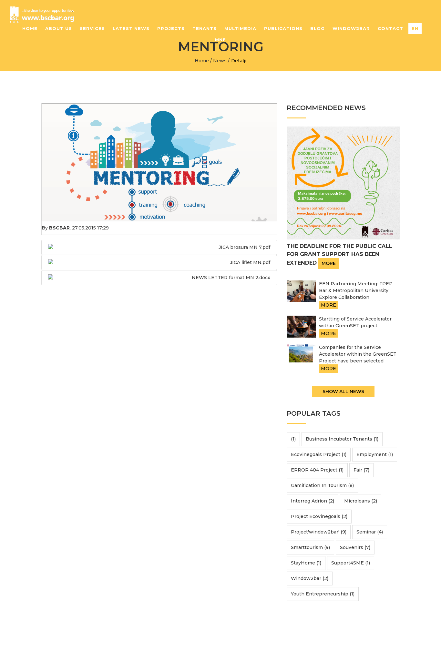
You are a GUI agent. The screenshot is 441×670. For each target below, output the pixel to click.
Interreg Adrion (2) (312, 501)
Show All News (343, 391)
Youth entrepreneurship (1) (322, 594)
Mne (220, 39)
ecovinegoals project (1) (318, 454)
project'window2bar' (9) (318, 532)
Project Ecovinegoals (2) (319, 516)
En (415, 28)
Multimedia (240, 28)
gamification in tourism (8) (322, 485)
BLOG (317, 28)
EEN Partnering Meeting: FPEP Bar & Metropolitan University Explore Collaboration (356, 290)
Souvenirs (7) (355, 547)
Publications (283, 28)
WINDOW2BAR (351, 28)
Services (92, 28)
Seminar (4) (369, 532)
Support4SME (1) (350, 563)
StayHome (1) (306, 563)
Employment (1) (374, 454)
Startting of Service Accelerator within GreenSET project (355, 322)
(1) (293, 439)
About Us (58, 28)
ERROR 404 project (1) (317, 470)
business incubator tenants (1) (342, 439)
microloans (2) (360, 501)
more (329, 263)
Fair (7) (361, 470)
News (220, 61)
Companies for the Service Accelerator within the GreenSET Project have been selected (357, 354)
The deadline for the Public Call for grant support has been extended (339, 254)
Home (29, 28)
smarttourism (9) (310, 547)
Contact (390, 28)
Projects (171, 28)
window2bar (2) (309, 578)
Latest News (131, 28)
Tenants (204, 28)
